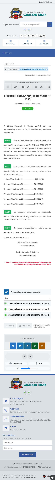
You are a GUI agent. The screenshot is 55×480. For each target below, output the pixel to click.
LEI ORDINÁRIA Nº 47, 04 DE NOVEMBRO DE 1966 (28, 303)
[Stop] (30, 356)
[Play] (24, 356)
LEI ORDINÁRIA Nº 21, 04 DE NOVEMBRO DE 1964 (28, 309)
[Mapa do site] (40, 35)
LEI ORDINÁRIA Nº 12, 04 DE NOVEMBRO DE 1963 (28, 315)
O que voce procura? (11, 25)
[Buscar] (49, 24)
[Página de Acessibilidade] (44, 35)
